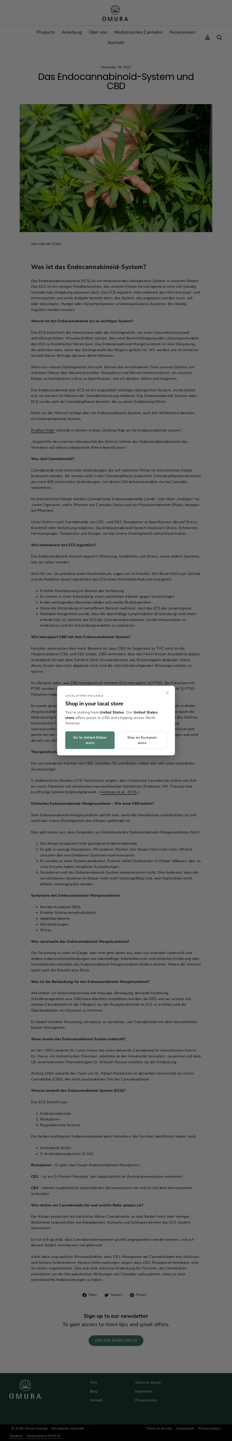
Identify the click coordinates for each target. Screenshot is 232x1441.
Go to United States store (89, 740)
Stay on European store (142, 740)
